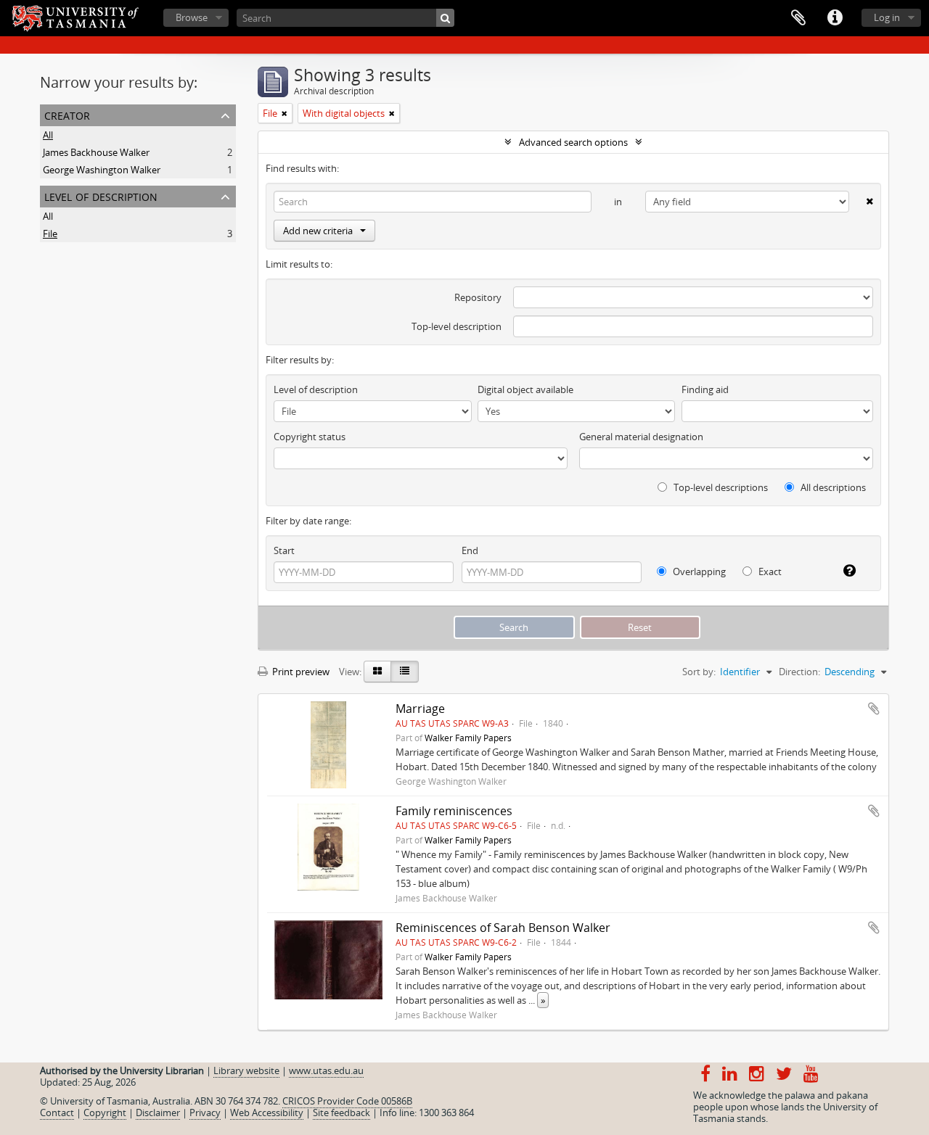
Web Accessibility (266, 1112)
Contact (57, 1112)
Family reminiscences (454, 811)
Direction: (799, 671)
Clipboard (798, 18)
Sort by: (699, 671)
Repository (478, 297)
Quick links (835, 18)
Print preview (300, 671)
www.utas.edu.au (326, 1070)
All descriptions (832, 487)
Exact (769, 571)
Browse (192, 17)
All (48, 134)
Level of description (100, 195)
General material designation (641, 436)
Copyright (104, 1112)
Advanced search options (573, 142)
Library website (246, 1070)
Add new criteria (318, 230)
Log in (887, 17)
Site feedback (341, 1112)
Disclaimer (158, 1112)
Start (284, 550)
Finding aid (705, 389)
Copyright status (309, 436)
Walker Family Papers (468, 737)
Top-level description (457, 326)
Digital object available (525, 389)
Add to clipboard (874, 708)
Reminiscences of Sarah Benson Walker (503, 928)
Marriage (420, 709)
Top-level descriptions (719, 487)
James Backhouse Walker (96, 152)
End (470, 550)
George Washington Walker (101, 169)
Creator (67, 114)
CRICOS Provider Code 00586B (347, 1100)
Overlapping (698, 571)
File (50, 233)
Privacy (205, 1112)
